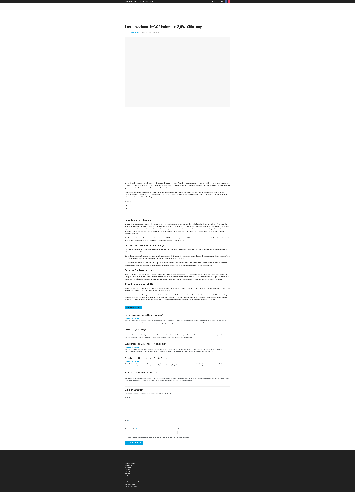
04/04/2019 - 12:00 (147, 32)
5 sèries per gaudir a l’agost (136, 329)
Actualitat (138, 19)
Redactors (127, 471)
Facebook (127, 475)
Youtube (127, 477)
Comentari (129, 397)
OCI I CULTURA (153, 19)
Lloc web (180, 429)
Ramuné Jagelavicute (133, 318)
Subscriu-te (128, 467)
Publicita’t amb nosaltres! (207, 19)
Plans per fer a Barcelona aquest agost (141, 372)
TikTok (127, 480)
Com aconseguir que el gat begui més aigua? (144, 315)
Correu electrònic (131, 429)
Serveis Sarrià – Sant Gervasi (168, 19)
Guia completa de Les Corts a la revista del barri (145, 344)
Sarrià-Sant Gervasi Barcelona (133, 482)
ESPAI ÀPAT (195, 19)
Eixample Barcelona (130, 484)
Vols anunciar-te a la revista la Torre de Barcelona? (136, 1)
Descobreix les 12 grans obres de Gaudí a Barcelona (147, 358)
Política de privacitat (130, 465)
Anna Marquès (135, 32)
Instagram (127, 473)
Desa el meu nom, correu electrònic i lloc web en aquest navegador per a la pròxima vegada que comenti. (159, 437)
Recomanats (128, 469)
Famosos (145, 19)
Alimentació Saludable (185, 19)
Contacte (151, 1)
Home (132, 19)
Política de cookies (130, 463)
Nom (127, 420)
